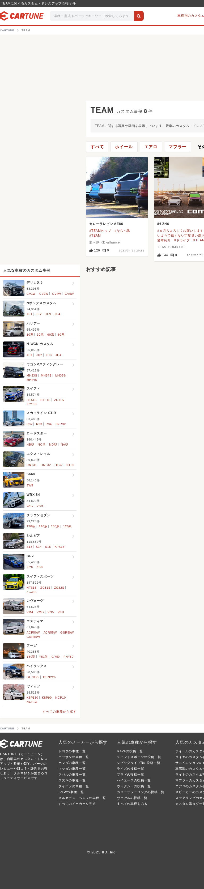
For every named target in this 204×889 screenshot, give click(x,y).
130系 (31, 526)
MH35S (60, 375)
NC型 (41, 444)
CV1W (31, 293)
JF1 (29, 314)
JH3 (49, 355)
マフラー (177, 146)
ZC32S (59, 587)
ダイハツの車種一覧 (73, 786)
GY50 (56, 656)
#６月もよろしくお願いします (180, 231)
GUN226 (49, 677)
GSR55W (33, 636)
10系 (30, 334)
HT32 (59, 465)
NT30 (70, 465)
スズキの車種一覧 (72, 780)
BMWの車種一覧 (71, 792)
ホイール (124, 146)
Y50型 (31, 656)
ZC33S (32, 591)
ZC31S (45, 587)
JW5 (30, 485)
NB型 (30, 444)
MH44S (32, 379)
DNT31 (32, 465)
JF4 (57, 314)
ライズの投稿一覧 (130, 769)
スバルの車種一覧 (72, 774)
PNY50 (68, 656)
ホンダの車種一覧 (72, 763)
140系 (43, 526)
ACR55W (50, 632)
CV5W (69, 293)
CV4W (56, 293)
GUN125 (33, 677)
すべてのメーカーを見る (77, 804)
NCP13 (32, 701)
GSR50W (67, 632)
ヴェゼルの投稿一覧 (132, 798)
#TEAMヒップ (100, 231)
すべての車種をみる (132, 804)
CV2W (43, 293)
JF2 (38, 314)
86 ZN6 (163, 224)
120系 (67, 526)
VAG (30, 505)
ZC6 (30, 567)
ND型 (53, 444)
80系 (61, 334)
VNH (61, 612)
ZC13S (32, 404)
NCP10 (60, 697)
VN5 (51, 612)
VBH (40, 505)
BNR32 (61, 424)
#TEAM (95, 235)
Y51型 (43, 656)
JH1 (29, 355)
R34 (49, 424)
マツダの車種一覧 (72, 769)
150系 (55, 526)
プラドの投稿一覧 (130, 774)
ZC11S (59, 399)
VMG (40, 612)
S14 (38, 546)
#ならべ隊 (122, 231)
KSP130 (32, 697)
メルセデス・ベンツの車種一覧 (82, 798)
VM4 (30, 612)
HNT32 (46, 465)
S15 (48, 546)
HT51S (32, 399)
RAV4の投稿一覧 (130, 751)
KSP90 (47, 697)
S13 (29, 546)
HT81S (45, 399)
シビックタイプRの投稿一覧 (138, 763)
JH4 (58, 355)
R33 (39, 424)
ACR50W (33, 632)
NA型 (64, 444)
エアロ (151, 146)
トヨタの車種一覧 (72, 751)
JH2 (39, 355)
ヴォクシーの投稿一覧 (134, 786)
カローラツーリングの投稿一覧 (140, 792)
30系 (40, 334)
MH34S (46, 375)
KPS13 (60, 546)
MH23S (32, 375)
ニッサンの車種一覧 (73, 757)
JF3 (48, 314)
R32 (29, 424)
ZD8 (39, 567)
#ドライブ (182, 240)
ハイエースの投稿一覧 (134, 780)
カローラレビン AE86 (106, 224)
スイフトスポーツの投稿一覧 (139, 757)
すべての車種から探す (59, 711)
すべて (97, 146)
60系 (50, 334)
